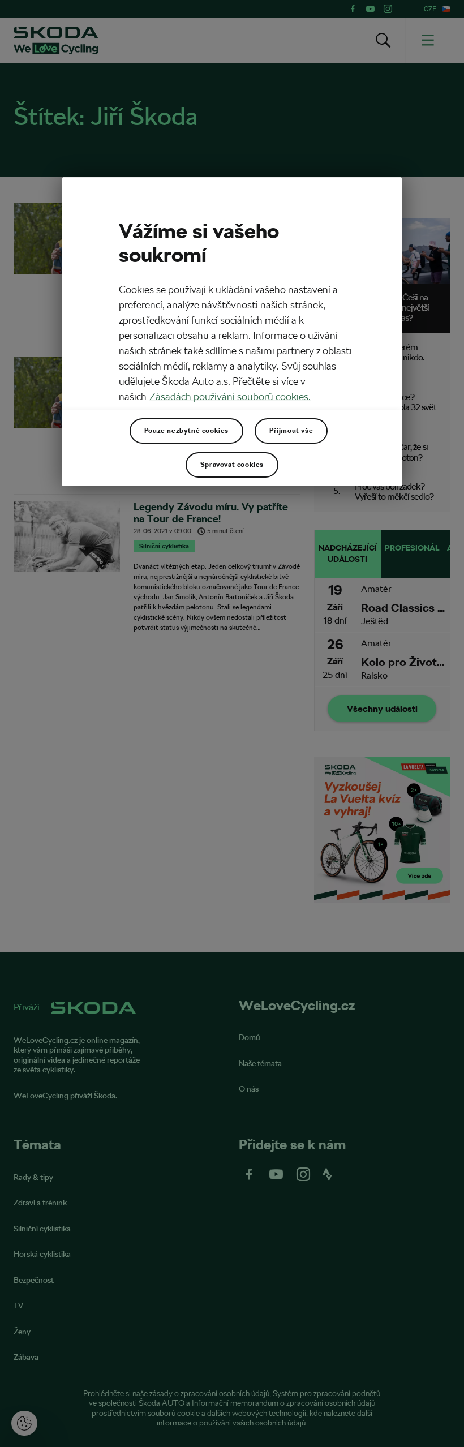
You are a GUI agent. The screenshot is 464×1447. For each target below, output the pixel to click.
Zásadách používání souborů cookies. (230, 396)
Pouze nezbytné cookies (186, 431)
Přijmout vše (291, 431)
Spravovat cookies (232, 465)
